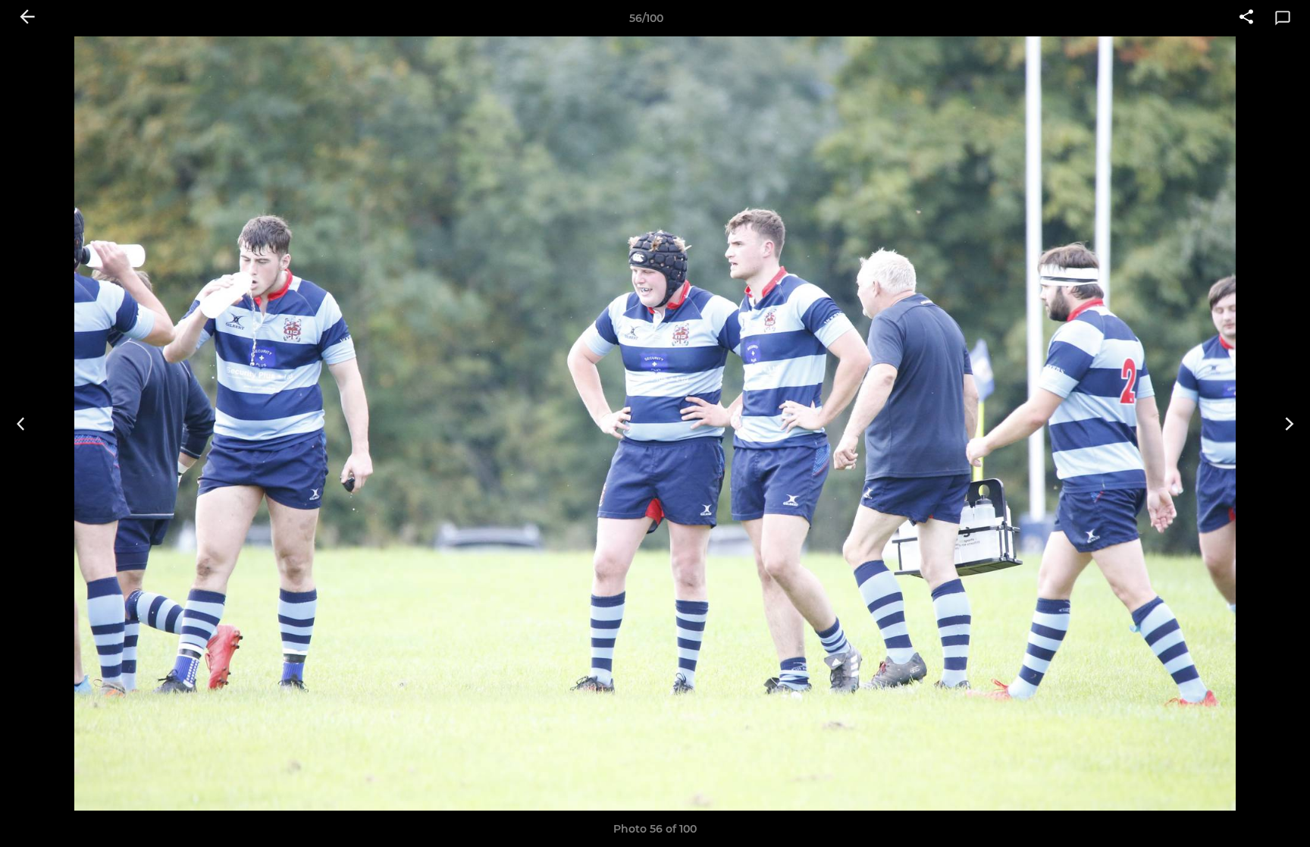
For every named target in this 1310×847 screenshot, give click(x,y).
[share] (1246, 18)
